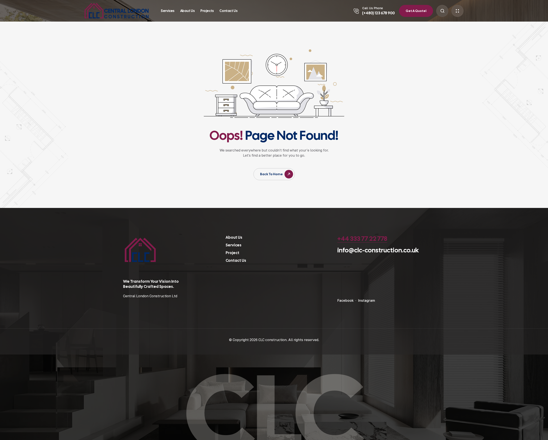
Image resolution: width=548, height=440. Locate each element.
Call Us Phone (372, 8)
